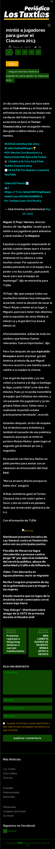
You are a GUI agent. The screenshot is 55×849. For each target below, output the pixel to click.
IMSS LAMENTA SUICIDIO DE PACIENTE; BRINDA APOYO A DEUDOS (41, 645)
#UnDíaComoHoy (15, 143)
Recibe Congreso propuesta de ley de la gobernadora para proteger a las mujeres (26, 586)
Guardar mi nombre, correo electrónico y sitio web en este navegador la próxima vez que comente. (26, 726)
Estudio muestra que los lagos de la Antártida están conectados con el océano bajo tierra (26, 599)
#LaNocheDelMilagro (18, 148)
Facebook (12, 831)
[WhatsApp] (38, 52)
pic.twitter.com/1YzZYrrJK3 (22, 200)
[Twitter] (25, 52)
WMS (20, 843)
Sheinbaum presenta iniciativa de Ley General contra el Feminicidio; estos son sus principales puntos (25, 540)
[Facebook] (18, 52)
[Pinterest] (31, 52)
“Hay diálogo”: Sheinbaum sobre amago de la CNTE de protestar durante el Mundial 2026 (24, 613)
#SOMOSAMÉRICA (30, 196)
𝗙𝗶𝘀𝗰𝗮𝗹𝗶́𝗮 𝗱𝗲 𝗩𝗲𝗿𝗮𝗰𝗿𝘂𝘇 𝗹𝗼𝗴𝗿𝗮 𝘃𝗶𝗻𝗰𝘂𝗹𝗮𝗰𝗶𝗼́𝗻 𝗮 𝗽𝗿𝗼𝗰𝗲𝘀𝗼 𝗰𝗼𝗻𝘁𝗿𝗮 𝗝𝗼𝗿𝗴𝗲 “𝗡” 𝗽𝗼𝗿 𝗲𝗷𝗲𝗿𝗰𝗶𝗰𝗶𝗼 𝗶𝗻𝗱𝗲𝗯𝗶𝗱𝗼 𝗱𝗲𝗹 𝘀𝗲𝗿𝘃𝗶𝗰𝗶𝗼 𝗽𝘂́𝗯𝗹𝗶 (26, 558)
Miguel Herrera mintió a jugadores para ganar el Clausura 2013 (27, 76)
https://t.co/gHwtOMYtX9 (22, 192)
